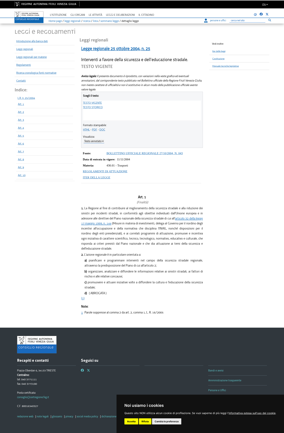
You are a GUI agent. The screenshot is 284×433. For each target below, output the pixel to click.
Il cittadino (146, 15)
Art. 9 (21, 167)
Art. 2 (21, 112)
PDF (94, 129)
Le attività (95, 15)
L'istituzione (58, 15)
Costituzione (218, 58)
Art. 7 (21, 151)
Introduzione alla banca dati (32, 41)
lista (95, 21)
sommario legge (109, 21)
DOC (102, 129)
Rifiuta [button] (145, 421)
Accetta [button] (131, 421)
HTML (86, 129)
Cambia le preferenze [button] (167, 421)
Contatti (21, 80)
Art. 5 (21, 135)
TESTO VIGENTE (92, 103)
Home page (55, 21)
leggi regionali (72, 21)
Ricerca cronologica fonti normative (36, 73)
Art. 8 (21, 159)
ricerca (86, 21)
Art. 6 (21, 143)
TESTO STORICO (93, 107)
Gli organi (78, 15)
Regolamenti (23, 65)
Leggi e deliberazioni (120, 15)
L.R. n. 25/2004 (26, 98)
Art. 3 (21, 120)
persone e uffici (218, 20)
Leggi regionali (24, 49)
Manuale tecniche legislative (225, 66)
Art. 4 (21, 128)
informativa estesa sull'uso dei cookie (252, 413)
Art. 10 (21, 175)
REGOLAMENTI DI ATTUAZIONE (105, 171)
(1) (82, 298)
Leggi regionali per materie (31, 57)
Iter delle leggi (218, 51)
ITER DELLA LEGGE (96, 177)
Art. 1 (21, 104)
